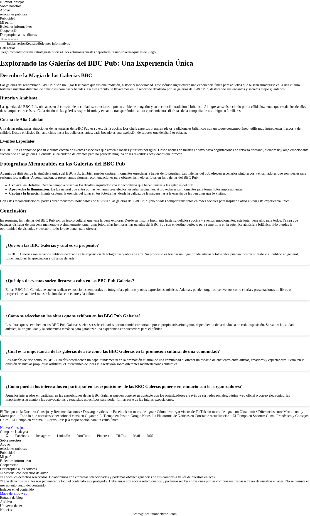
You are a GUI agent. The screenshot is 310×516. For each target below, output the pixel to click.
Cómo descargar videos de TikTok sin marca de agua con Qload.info (206, 412)
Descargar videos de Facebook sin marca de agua (118, 412)
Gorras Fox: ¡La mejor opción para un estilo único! (83, 420)
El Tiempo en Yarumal (28, 420)
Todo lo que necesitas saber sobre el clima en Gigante (58, 416)
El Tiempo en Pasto (113, 416)
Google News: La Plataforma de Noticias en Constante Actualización (179, 416)
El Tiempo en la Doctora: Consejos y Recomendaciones (40, 412)
